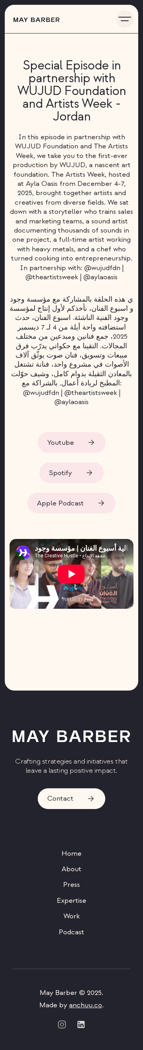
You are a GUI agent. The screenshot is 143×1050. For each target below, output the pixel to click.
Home (71, 853)
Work (72, 916)
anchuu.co (85, 1005)
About (71, 869)
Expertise (71, 900)
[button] (124, 19)
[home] (35, 19)
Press (71, 884)
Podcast (71, 932)
